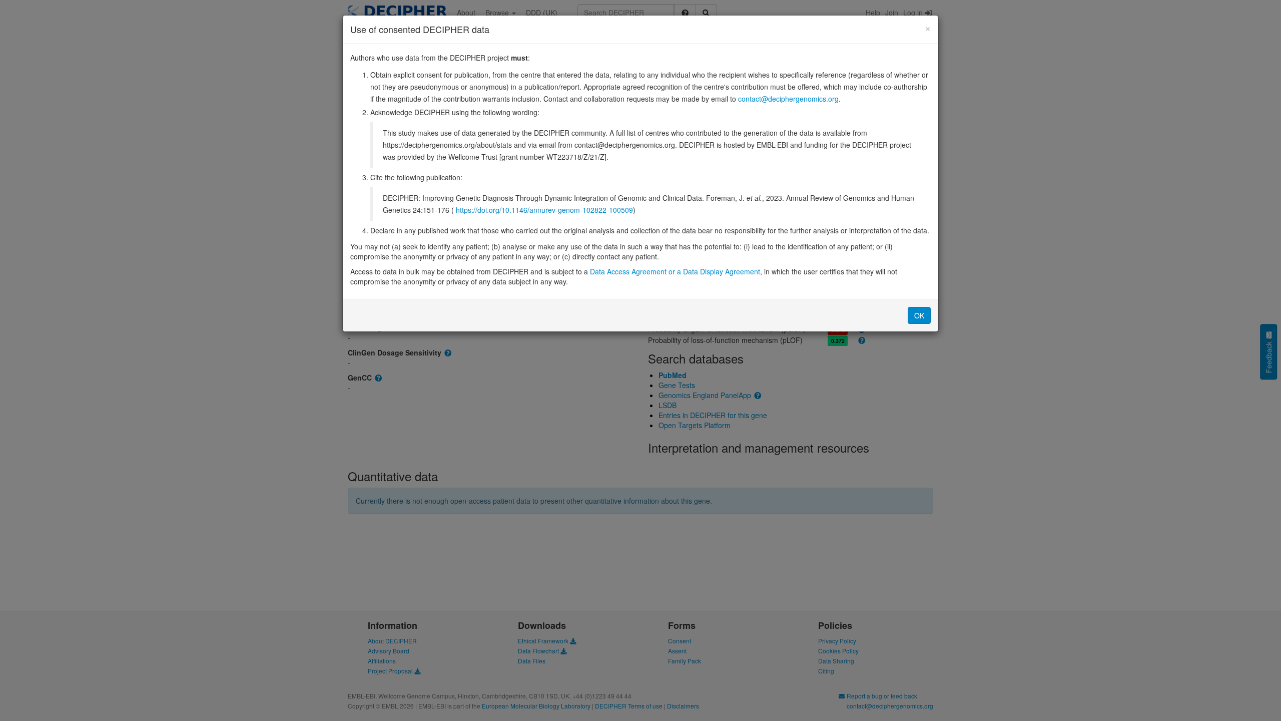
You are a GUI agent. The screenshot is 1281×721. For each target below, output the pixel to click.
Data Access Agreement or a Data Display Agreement (675, 271)
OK (919, 315)
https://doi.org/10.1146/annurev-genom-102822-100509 (544, 210)
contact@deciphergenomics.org (788, 99)
